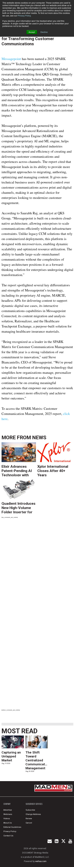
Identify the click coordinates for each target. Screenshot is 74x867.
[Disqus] (37, 568)
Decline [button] (44, 32)
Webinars (7, 814)
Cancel (29, 823)
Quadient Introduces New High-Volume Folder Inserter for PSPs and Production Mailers (18, 507)
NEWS (39, 437)
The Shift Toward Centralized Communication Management (37, 760)
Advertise (7, 810)
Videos (6, 818)
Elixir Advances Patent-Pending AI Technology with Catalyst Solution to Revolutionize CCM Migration (18, 470)
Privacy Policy (24, 15)
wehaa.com (40, 861)
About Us (7, 823)
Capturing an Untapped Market (11, 756)
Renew (29, 818)
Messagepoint (12, 58)
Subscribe (30, 810)
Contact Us (8, 836)
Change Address (33, 814)
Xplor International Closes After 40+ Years (52, 470)
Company (6, 804)
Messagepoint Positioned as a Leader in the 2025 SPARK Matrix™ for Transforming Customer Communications (35, 36)
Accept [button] (32, 32)
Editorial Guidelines (12, 827)
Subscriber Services (34, 804)
